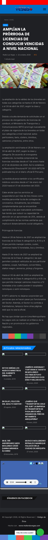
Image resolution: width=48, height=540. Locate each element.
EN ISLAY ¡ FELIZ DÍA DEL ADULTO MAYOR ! (12, 402)
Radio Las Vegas (9, 55)
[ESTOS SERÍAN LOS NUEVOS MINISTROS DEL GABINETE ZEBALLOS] (12, 359)
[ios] (37, 464)
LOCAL (11, 20)
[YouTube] (25, 530)
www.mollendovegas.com (29, 526)
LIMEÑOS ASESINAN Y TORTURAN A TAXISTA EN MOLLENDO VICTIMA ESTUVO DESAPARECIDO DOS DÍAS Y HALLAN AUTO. (35, 373)
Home (6, 20)
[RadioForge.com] (40, 484)
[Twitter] (31, 464)
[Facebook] (34, 464)
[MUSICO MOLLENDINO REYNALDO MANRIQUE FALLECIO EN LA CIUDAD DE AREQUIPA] (35, 432)
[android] (42, 464)
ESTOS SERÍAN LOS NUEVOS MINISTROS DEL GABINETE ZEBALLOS (11, 372)
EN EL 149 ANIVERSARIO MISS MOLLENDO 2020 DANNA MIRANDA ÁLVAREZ (11, 445)
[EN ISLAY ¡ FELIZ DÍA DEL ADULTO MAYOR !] (12, 393)
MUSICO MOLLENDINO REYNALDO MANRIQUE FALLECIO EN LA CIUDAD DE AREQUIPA (35, 444)
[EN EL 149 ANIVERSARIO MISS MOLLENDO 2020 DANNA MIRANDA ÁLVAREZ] (12, 432)
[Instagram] (28, 530)
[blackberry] (40, 464)
